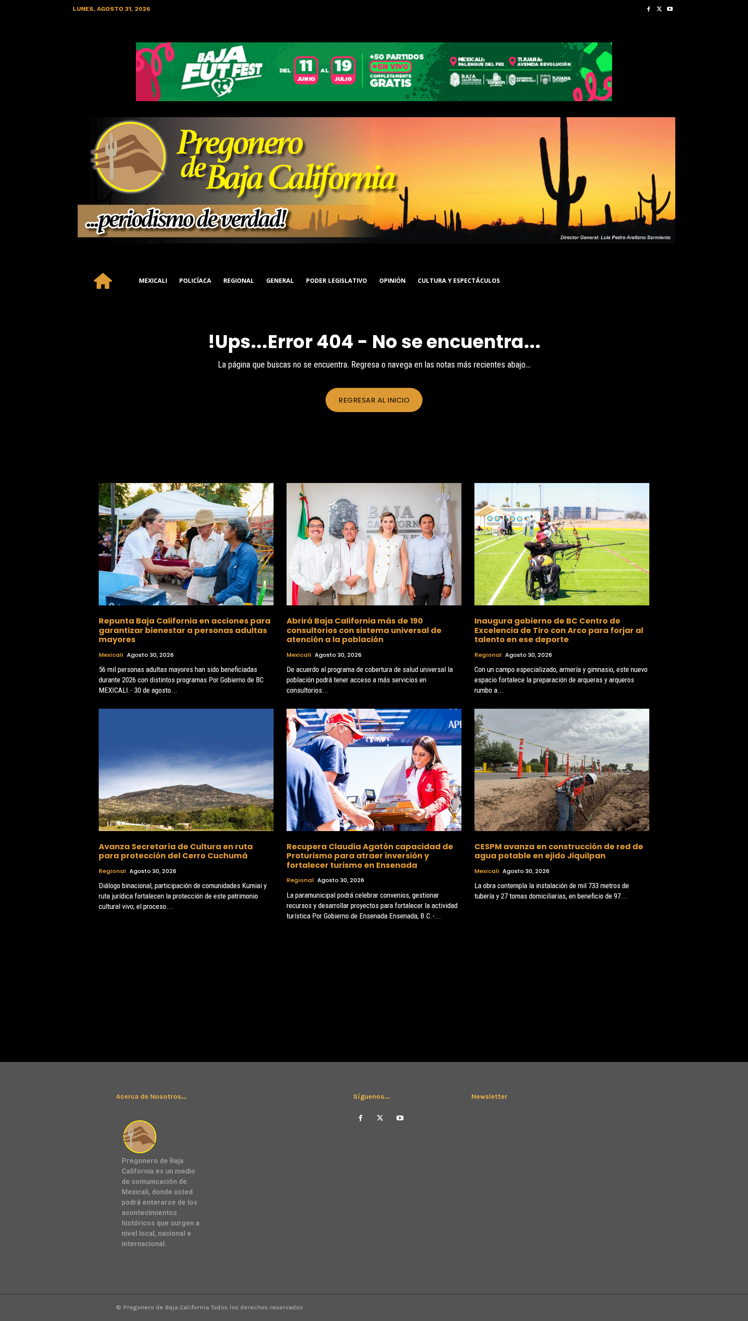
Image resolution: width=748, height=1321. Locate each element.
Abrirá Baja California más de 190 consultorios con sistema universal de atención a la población (364, 630)
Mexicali (111, 655)
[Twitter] (659, 8)
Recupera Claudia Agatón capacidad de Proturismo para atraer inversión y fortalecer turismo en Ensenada (370, 855)
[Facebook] (648, 8)
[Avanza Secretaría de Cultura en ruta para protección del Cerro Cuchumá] (186, 770)
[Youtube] (669, 8)
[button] (664, 280)
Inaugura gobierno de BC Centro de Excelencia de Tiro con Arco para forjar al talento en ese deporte (558, 630)
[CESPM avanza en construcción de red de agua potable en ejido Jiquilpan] (561, 770)
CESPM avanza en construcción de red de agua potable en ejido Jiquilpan (558, 851)
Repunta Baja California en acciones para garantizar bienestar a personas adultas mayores (185, 630)
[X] (380, 1118)
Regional (488, 655)
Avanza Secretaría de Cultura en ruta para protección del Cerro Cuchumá (176, 851)
